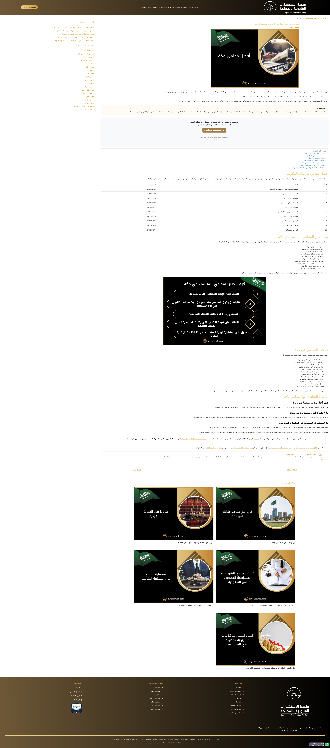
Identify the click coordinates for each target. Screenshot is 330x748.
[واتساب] (81, 687)
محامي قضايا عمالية (87, 93)
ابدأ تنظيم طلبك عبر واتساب (214, 130)
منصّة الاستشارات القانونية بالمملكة (193, 438)
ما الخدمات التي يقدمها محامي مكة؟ (311, 165)
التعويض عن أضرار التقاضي (213, 448)
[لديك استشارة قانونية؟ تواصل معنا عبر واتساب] (327, 744)
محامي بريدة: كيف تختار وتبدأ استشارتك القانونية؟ (77, 34)
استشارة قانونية (88, 50)
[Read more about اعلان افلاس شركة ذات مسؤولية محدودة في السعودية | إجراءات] (255, 639)
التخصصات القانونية (188, 7)
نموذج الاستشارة (75, 691)
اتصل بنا (144, 7)
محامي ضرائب (89, 83)
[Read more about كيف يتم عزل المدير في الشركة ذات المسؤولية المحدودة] (255, 576)
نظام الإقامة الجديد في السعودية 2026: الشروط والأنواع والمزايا (73, 40)
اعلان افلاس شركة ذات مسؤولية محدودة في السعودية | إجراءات (270, 668)
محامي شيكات (89, 80)
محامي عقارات (89, 86)
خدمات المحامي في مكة (317, 158)
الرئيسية (196, 7)
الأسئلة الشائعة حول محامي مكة (314, 160)
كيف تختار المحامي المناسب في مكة (313, 156)
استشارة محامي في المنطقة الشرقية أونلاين (196, 605)
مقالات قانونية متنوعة (87, 109)
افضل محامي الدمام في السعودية (280, 448)
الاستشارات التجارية (88, 57)
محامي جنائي (89, 73)
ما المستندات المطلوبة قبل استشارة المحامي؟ (308, 168)
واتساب (77, 687)
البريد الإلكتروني (75, 695)
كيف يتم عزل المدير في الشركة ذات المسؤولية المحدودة (273, 605)
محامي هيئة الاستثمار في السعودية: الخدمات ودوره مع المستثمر (73, 27)
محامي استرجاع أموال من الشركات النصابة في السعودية (76, 37)
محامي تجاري (89, 70)
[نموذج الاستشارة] (81, 691)
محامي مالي (90, 96)
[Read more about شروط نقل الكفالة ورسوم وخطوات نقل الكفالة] (173, 514)
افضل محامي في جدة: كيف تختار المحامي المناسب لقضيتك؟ (74, 30)
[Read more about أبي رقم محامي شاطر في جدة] (255, 514)
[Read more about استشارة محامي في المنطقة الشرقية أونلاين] (173, 576)
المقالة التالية (136, 470)
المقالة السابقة (293, 470)
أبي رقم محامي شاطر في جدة (283, 542)
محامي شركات (89, 76)
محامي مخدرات (89, 100)
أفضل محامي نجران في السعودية (306, 448)
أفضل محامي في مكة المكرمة (315, 153)
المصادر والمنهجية (152, 7)
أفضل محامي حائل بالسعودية (243, 448)
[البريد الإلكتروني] (81, 695)
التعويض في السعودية (86, 60)
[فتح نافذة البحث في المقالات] (77, 7)
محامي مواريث (89, 103)
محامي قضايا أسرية (87, 90)
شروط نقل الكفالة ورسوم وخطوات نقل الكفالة (195, 542)
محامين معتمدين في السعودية (84, 106)
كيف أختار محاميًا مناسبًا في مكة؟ (312, 163)
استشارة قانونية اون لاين (86, 54)
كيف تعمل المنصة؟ (164, 7)
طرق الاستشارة (176, 7)
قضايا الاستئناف (89, 63)
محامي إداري (90, 67)
